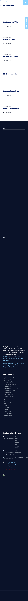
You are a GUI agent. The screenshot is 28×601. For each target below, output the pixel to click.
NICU (5, 404)
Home (4, 8)
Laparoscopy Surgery (9, 377)
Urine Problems (8, 415)
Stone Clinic (7, 417)
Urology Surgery (8, 383)
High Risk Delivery (9, 396)
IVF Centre (7, 407)
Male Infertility (8, 411)
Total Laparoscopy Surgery (11, 388)
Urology (6, 409)
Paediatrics (7, 400)
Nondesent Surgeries (9, 390)
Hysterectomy (8, 386)
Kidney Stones (8, 413)
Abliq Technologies (17, 595)
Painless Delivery (8, 394)
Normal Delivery (8, 392)
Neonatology (7, 402)
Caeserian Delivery (9, 398)
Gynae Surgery (8, 381)
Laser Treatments (9, 419)
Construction (7, 20)
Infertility (6, 405)
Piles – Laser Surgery (10, 385)
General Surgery (8, 379)
